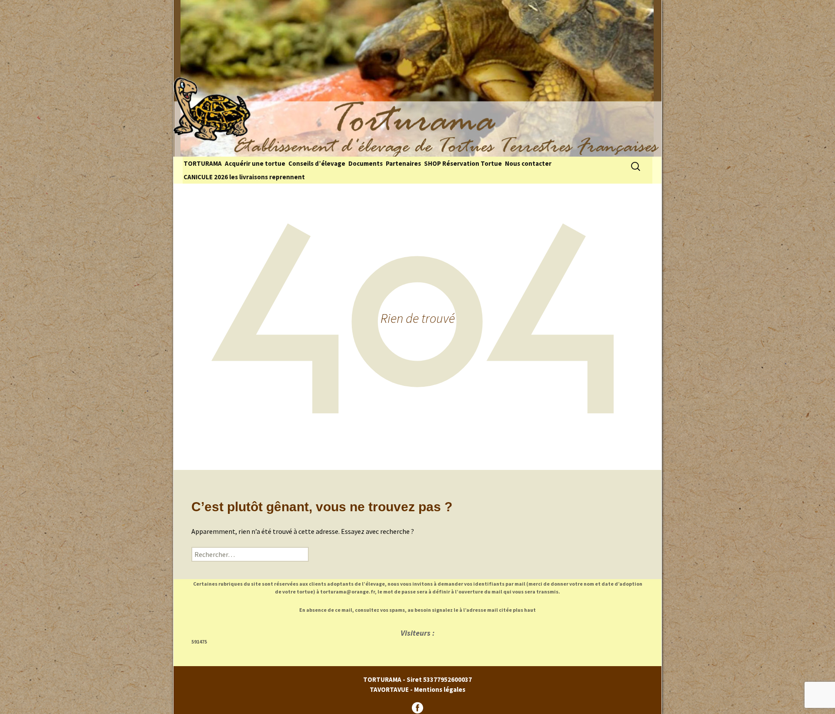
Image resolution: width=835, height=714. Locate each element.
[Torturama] (417, 78)
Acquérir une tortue (255, 163)
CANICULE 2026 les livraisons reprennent (244, 177)
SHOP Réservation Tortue (463, 163)
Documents (365, 163)
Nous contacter (528, 163)
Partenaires (403, 163)
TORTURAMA (203, 163)
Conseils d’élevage (316, 163)
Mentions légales (439, 689)
